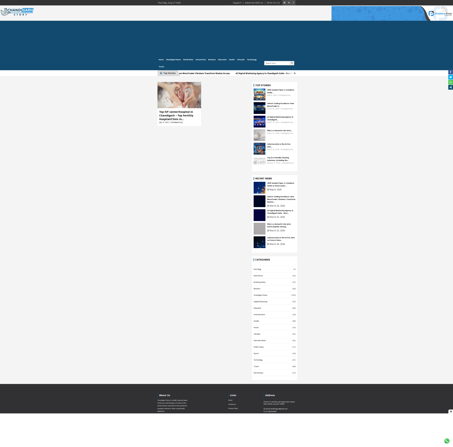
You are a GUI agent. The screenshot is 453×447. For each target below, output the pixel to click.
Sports (256, 353)
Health (232, 59)
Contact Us (232, 404)
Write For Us (273, 2)
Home (161, 59)
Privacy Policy (233, 408)
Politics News (259, 347)
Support (237, 2)
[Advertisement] (226, 38)
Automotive (201, 59)
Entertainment (259, 314)
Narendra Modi (260, 340)
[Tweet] (450, 77)
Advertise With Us (254, 2)
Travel (161, 67)
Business (212, 59)
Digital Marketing (260, 301)
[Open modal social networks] (450, 87)
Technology (252, 59)
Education (222, 59)
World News (188, 59)
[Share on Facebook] (450, 72)
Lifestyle (241, 59)
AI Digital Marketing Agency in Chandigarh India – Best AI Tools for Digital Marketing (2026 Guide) (266, 73)
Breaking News (260, 282)
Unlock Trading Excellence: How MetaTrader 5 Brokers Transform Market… (281, 199)
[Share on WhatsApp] (450, 82)
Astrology (257, 269)
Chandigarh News (173, 59)
